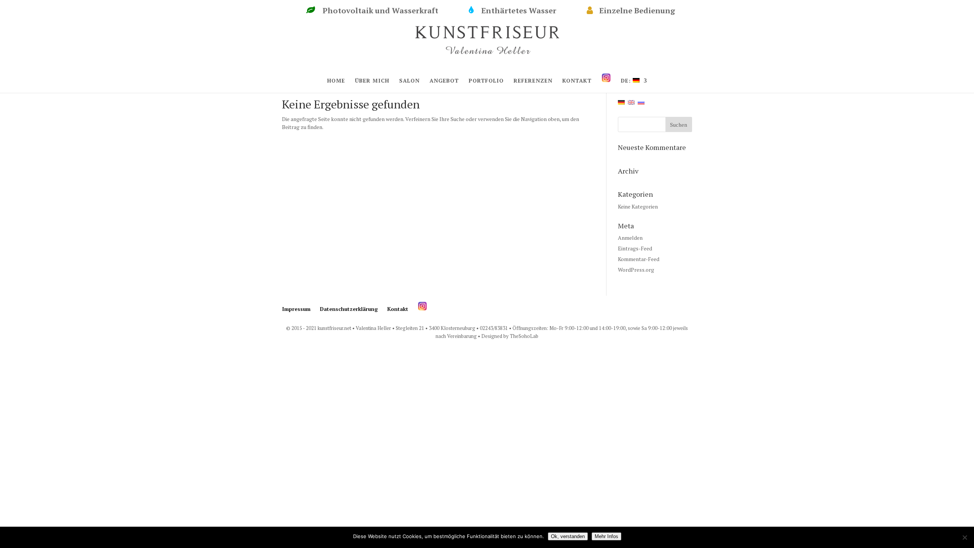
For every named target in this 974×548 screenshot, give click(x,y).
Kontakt (397, 308)
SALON (409, 81)
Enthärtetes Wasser (526, 11)
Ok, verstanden (568, 536)
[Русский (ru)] (641, 101)
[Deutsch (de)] (621, 101)
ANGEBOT (444, 81)
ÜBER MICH (372, 81)
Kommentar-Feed (638, 259)
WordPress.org (636, 269)
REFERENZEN (533, 81)
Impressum (296, 308)
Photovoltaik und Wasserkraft (388, 11)
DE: (627, 81)
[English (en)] (631, 101)
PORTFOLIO (486, 81)
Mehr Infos (606, 536)
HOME (336, 81)
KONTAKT (577, 81)
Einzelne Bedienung (644, 11)
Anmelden (630, 237)
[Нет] (964, 537)
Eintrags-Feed (635, 248)
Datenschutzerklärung (349, 308)
